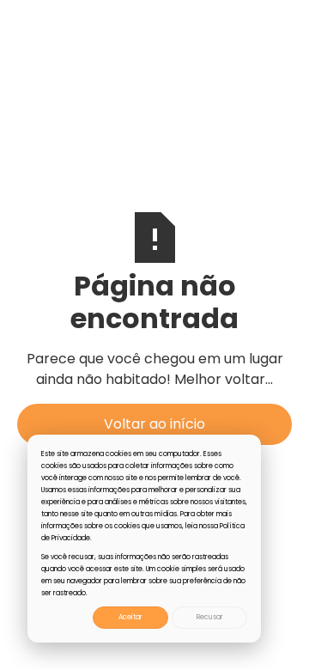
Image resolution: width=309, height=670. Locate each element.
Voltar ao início (154, 424)
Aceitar (130, 617)
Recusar (210, 617)
